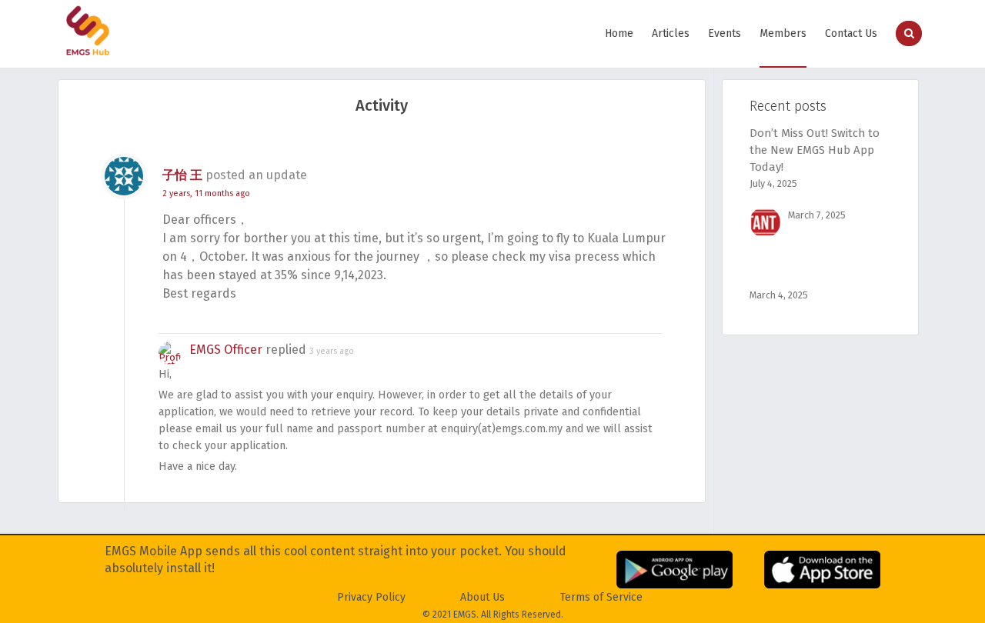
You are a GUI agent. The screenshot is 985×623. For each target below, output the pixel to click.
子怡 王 (182, 175)
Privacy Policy (371, 597)
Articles (671, 33)
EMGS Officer (225, 349)
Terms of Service (601, 597)
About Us (482, 597)
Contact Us (851, 33)
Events (724, 33)
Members (783, 33)
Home (619, 33)
